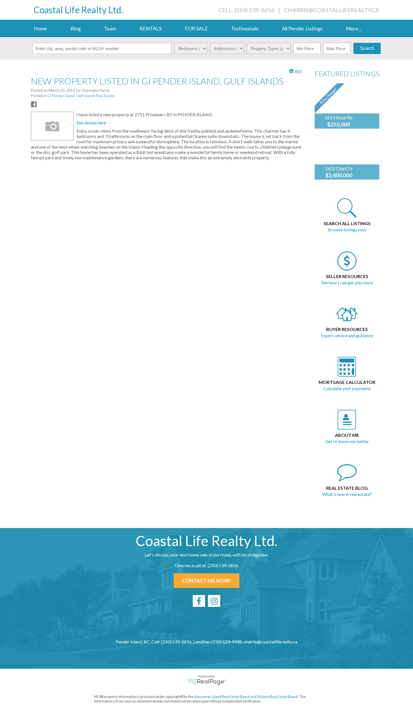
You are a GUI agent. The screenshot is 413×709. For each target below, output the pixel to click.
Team (110, 28)
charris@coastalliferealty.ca (331, 9)
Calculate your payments (347, 388)
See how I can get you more (347, 282)
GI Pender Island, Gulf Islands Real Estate (80, 95)
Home (40, 28)
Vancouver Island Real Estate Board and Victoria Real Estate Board (246, 696)
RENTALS (150, 28)
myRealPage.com (207, 682)
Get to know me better (347, 441)
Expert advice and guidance (347, 335)
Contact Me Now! (206, 581)
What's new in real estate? (347, 494)
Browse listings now (347, 229)
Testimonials (244, 28)
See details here (91, 122)
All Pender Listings (302, 28)
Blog (76, 28)
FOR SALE (196, 28)
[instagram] (214, 601)
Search (367, 48)
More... (354, 28)
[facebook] (199, 601)
